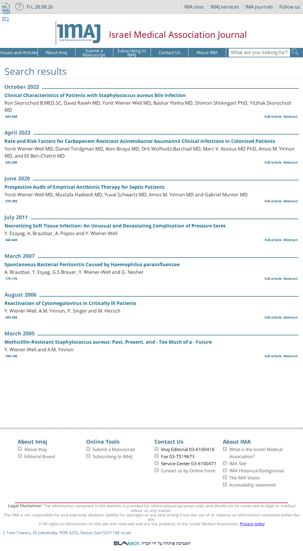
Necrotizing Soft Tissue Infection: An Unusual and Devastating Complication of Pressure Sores (115, 225)
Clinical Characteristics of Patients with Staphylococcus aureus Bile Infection (95, 95)
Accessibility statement (252, 484)
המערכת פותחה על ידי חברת (165, 543)
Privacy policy (252, 523)
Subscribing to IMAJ (112, 455)
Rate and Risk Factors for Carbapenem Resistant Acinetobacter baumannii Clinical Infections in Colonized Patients (139, 141)
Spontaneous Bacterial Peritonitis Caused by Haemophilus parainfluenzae (92, 264)
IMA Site (237, 462)
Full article (273, 116)
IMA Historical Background (256, 470)
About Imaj (35, 448)
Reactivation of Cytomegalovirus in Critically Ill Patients (70, 303)
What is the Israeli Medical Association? (256, 452)
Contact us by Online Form (188, 470)
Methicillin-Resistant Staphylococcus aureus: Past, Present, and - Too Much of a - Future (108, 342)
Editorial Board (39, 455)
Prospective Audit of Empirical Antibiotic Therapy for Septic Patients (84, 187)
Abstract (290, 116)
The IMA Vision (244, 477)
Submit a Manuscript (114, 448)
